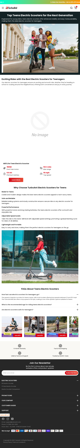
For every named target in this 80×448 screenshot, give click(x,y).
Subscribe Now (71, 373)
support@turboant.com (13, 422)
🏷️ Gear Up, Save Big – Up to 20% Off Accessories (40, 2)
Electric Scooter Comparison (11, 389)
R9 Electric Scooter (7, 383)
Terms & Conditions (19, 442)
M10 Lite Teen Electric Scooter (16, 163)
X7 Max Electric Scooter (9, 386)
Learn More (16, 180)
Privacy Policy (7, 442)
